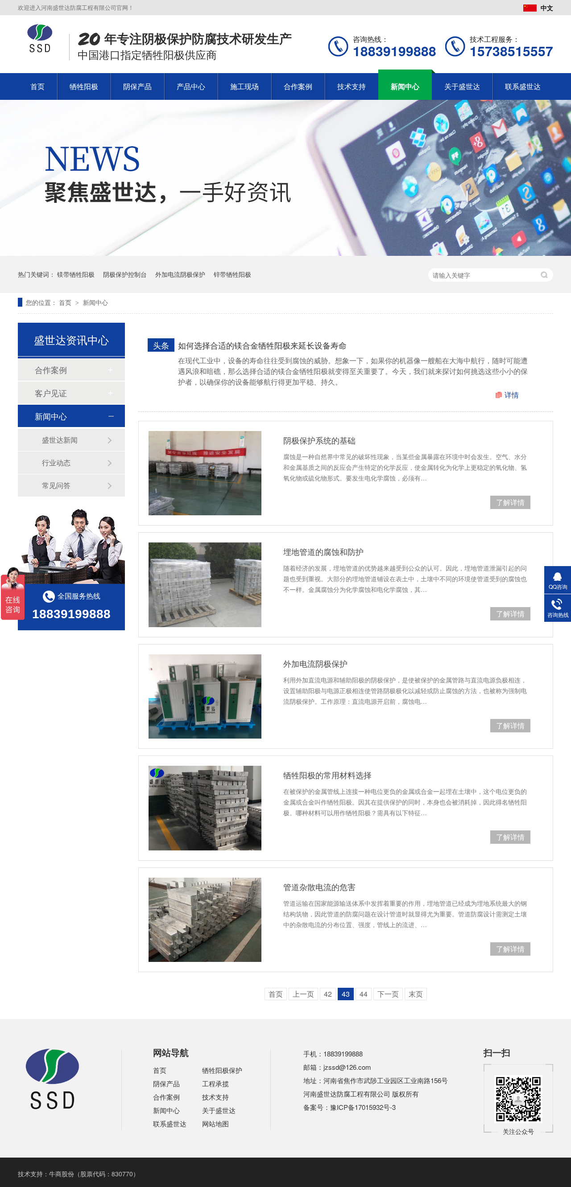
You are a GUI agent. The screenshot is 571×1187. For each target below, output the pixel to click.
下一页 (388, 994)
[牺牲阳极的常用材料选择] (205, 808)
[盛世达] (52, 1108)
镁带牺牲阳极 (76, 274)
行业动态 (56, 462)
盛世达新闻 (60, 440)
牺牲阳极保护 (222, 1070)
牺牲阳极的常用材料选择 (327, 774)
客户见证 (51, 392)
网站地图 (215, 1123)
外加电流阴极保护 (180, 274)
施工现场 (244, 86)
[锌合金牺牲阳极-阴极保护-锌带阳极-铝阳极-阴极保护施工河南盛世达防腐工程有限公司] (40, 50)
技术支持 (351, 86)
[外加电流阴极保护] (205, 696)
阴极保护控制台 (125, 274)
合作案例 (298, 86)
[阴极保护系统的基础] (205, 473)
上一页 (303, 994)
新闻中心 (405, 86)
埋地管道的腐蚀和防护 (323, 551)
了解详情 (510, 502)
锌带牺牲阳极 (232, 274)
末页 (416, 994)
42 (328, 994)
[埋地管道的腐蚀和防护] (205, 584)
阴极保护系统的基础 (319, 440)
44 (364, 994)
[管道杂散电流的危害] (205, 920)
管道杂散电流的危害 (319, 886)
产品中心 (191, 86)
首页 (37, 86)
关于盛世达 (462, 86)
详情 (512, 395)
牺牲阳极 (84, 86)
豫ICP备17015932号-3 (363, 1107)
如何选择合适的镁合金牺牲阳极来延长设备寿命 (262, 345)
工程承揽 (215, 1083)
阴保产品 (137, 86)
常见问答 (56, 485)
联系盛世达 (523, 86)
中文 (547, 7)
